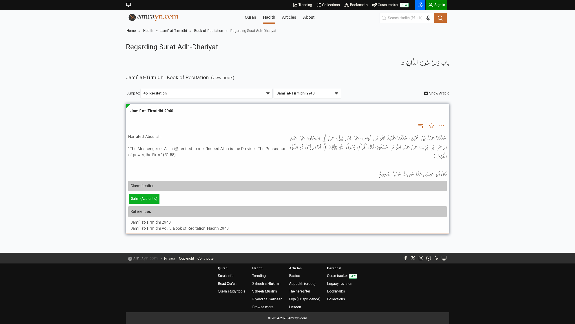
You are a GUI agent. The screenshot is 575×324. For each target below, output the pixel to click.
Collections (331, 5)
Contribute (205, 258)
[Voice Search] (428, 18)
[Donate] (420, 5)
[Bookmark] (431, 125)
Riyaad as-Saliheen (267, 299)
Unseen (295, 307)
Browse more (263, 307)
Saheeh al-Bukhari (266, 283)
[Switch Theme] (128, 5)
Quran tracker (392, 5)
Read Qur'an (227, 283)
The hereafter (299, 291)
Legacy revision (339, 283)
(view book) (222, 77)
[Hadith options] (442, 125)
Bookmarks (359, 5)
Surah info (226, 276)
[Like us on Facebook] (405, 258)
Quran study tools (231, 291)
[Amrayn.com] (153, 17)
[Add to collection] (420, 125)
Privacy (170, 258)
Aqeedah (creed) (302, 283)
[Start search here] (384, 18)
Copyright (186, 258)
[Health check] (436, 258)
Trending (305, 5)
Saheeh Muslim (264, 291)
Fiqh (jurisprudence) (304, 299)
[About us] (428, 258)
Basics (294, 276)
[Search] (440, 18)
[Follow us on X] (413, 258)
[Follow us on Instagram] (421, 258)
